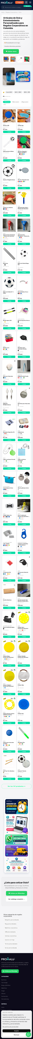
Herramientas (5, 999)
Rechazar (16, 1035)
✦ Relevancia (7, 102)
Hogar (3, 991)
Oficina (3, 993)
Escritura (3, 980)
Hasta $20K (9, 92)
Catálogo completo (6, 1010)
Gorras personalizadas (11, 948)
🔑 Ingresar (19, 2)
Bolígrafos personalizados (12, 920)
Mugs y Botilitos (5, 985)
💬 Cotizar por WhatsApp (16, 893)
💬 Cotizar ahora (11, 51)
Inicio (2, 12)
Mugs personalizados (10, 924)
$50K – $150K (27, 92)
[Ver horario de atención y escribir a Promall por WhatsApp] (16, 835)
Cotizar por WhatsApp (11, 971)
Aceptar (16, 1031)
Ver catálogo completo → (16, 899)
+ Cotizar (9, 131)
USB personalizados (10, 932)
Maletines (4, 988)
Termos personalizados (11, 944)
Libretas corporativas (11, 936)
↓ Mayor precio (24, 102)
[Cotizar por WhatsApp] (28, 1034)
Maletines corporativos (11, 928)
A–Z (5, 104)
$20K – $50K (18, 92)
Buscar (28, 6)
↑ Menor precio (15, 102)
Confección (4, 996)
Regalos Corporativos (11, 12)
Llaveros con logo (9, 940)
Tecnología (4, 982)
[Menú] (30, 2)
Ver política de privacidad (10, 1026)
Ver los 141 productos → (16, 786)
